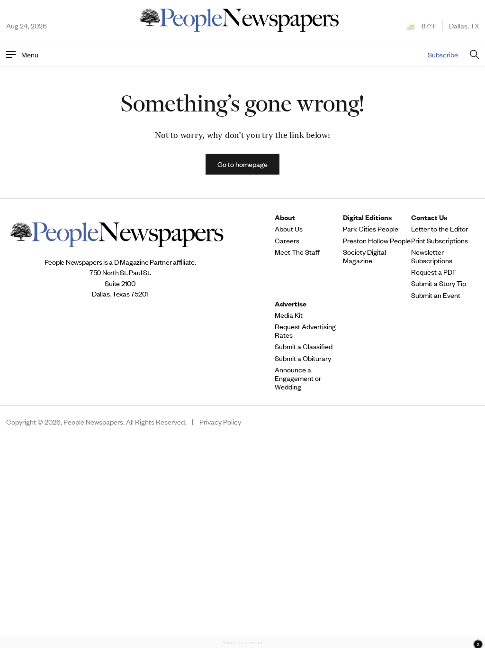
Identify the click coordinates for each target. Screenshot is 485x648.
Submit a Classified (303, 346)
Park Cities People (370, 228)
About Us (289, 228)
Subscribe (443, 54)
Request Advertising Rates (305, 330)
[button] (242, 164)
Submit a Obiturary (303, 358)
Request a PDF (433, 272)
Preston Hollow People (377, 240)
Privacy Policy (220, 421)
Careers (287, 240)
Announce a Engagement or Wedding (298, 378)
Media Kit (289, 315)
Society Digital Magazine (364, 256)
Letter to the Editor (439, 228)
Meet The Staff (297, 252)
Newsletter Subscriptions (431, 256)
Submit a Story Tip (438, 283)
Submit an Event (435, 295)
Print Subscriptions (439, 240)
